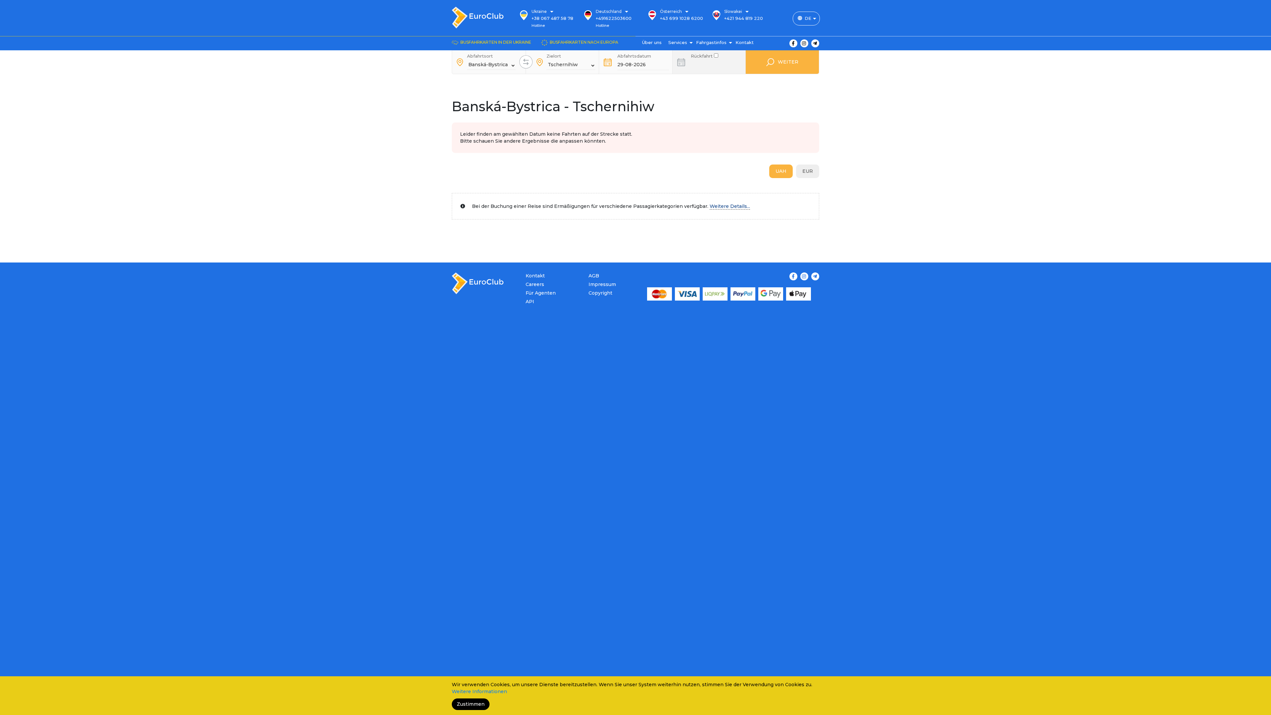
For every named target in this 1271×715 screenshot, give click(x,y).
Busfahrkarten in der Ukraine (495, 42)
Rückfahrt (702, 55)
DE (808, 18)
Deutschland (609, 11)
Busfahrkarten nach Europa (584, 42)
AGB (593, 276)
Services (677, 42)
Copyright (600, 293)
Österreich (671, 11)
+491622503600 (614, 18)
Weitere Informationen (479, 691)
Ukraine (539, 11)
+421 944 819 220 (743, 18)
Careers (535, 284)
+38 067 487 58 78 (552, 18)
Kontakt (744, 42)
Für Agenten (541, 293)
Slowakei (733, 11)
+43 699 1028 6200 (681, 18)
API (530, 302)
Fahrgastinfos (711, 42)
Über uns (652, 42)
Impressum (602, 284)
